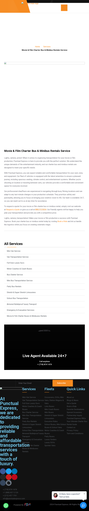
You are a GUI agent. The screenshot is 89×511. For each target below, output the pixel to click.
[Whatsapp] (5, 505)
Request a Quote (13, 209)
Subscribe (61, 383)
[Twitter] (9, 471)
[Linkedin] (14, 471)
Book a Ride (62, 221)
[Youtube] (9, 477)
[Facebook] (3, 471)
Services (47, 47)
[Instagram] (3, 477)
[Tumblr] (3, 483)
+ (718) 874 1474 (44, 364)
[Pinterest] (14, 477)
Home (37, 47)
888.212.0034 (40, 209)
